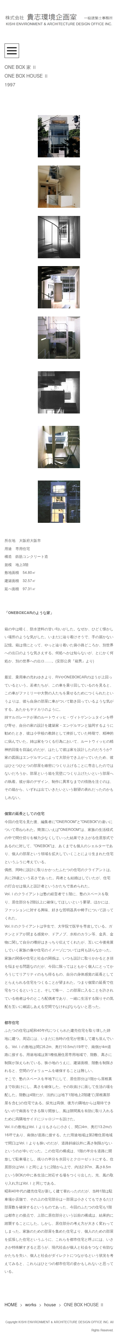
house (50, 1304)
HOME (11, 1304)
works (30, 1304)
